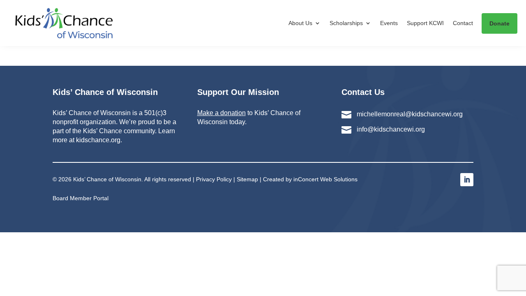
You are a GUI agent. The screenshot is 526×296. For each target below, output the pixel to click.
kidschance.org (98, 139)
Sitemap (247, 179)
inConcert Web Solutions (325, 179)
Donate (499, 23)
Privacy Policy (214, 179)
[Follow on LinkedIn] (466, 179)
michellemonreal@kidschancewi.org (410, 114)
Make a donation (221, 112)
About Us (300, 23)
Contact (463, 23)
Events (389, 23)
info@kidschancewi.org (391, 129)
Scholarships (346, 23)
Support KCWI (425, 23)
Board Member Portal (80, 198)
